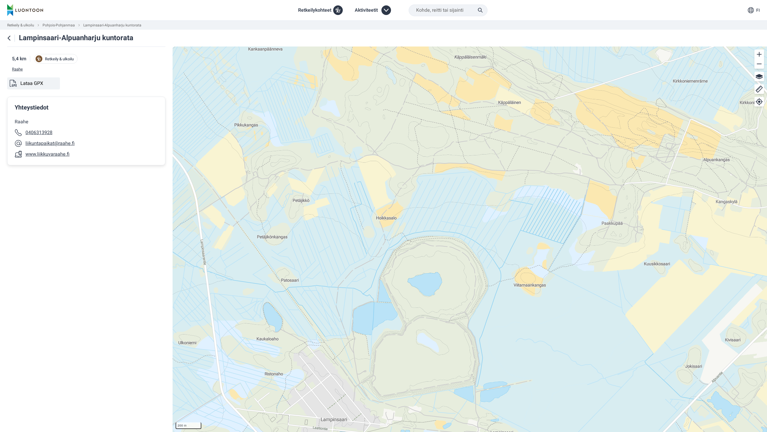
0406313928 (38, 132)
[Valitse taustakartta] (759, 76)
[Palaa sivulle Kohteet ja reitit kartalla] (9, 38)
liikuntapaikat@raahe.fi (50, 143)
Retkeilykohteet (314, 10)
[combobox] (448, 10)
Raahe (17, 69)
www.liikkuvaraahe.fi (47, 154)
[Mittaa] (759, 89)
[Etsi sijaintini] (759, 101)
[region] (470, 239)
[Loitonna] (759, 64)
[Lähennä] (759, 54)
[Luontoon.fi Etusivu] (25, 10)
